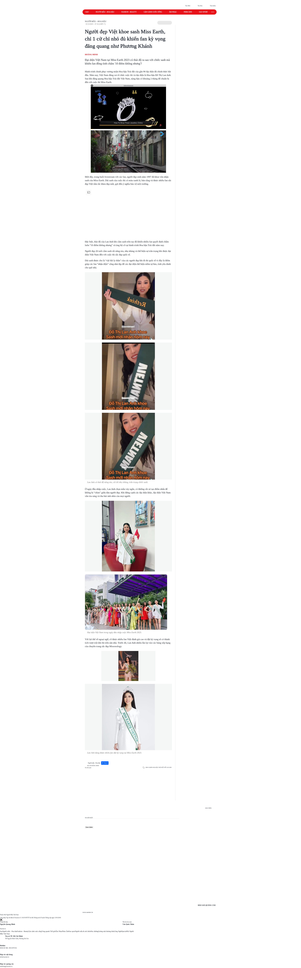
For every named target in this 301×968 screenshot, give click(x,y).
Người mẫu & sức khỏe (83, 931)
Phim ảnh (188, 12)
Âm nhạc (173, 12)
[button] (164, 23)
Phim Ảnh (65, 931)
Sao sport (203, 12)
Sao (87, 12)
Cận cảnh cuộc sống (153, 12)
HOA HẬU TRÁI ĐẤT (158, 767)
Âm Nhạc (59, 931)
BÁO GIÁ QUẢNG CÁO (207, 905)
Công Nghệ (118, 931)
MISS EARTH (149, 767)
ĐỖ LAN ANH (167, 767)
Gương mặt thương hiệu (106, 931)
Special (124, 931)
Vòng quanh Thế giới (49, 931)
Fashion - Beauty (129, 12)
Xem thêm (89, 827)
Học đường (94, 931)
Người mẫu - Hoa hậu (105, 12)
